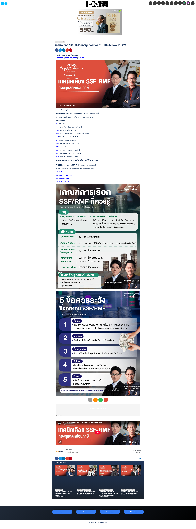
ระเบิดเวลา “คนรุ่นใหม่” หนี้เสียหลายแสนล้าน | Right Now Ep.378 (63, 493)
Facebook (60, 57)
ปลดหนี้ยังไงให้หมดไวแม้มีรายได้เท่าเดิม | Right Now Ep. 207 (130, 492)
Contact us (110, 512)
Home (62, 512)
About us (86, 512)
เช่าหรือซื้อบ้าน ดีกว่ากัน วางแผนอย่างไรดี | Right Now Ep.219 (86, 492)
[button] (6, 3)
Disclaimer (134, 512)
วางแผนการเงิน (60, 42)
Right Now (80, 489)
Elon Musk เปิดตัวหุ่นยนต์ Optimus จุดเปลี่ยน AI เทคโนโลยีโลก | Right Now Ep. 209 (108, 493)
